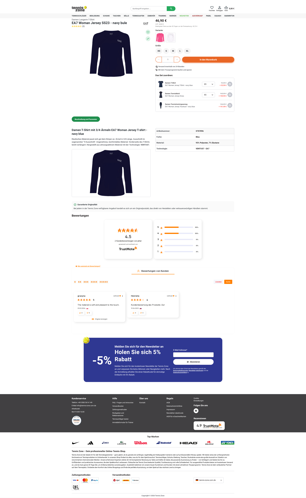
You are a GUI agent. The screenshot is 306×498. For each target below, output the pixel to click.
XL (188, 51)
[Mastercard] (85, 480)
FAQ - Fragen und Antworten (122, 403)
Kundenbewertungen (128, 241)
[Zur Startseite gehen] (79, 8)
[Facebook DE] (196, 410)
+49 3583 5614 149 (87, 2)
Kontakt (142, 403)
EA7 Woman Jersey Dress (174, 96)
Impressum (171, 409)
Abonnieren (195, 362)
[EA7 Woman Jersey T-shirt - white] (170, 37)
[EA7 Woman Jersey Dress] (160, 95)
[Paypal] (95, 480)
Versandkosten (118, 406)
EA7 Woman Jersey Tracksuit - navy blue (180, 107)
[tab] (86, 119)
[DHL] (126, 480)
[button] (76, 266)
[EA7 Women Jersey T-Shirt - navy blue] (160, 84)
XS (160, 51)
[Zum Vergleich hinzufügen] (148, 38)
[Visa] (76, 480)
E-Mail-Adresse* (180, 350)
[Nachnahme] (76, 487)
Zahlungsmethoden (119, 409)
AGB (168, 403)
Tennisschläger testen (120, 419)
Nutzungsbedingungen (180, 370)
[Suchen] (171, 8)
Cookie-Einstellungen (196, 399)
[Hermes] (135, 480)
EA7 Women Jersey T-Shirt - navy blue (179, 85)
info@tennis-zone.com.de (86, 406)
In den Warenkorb (208, 59)
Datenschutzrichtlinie (180, 372)
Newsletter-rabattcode (196, 370)
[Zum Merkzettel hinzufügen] (148, 32)
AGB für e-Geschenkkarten (176, 416)
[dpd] (116, 480)
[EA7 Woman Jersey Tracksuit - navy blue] (160, 105)
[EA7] (146, 23)
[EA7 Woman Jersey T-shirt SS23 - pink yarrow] (160, 37)
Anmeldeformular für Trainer (122, 422)
